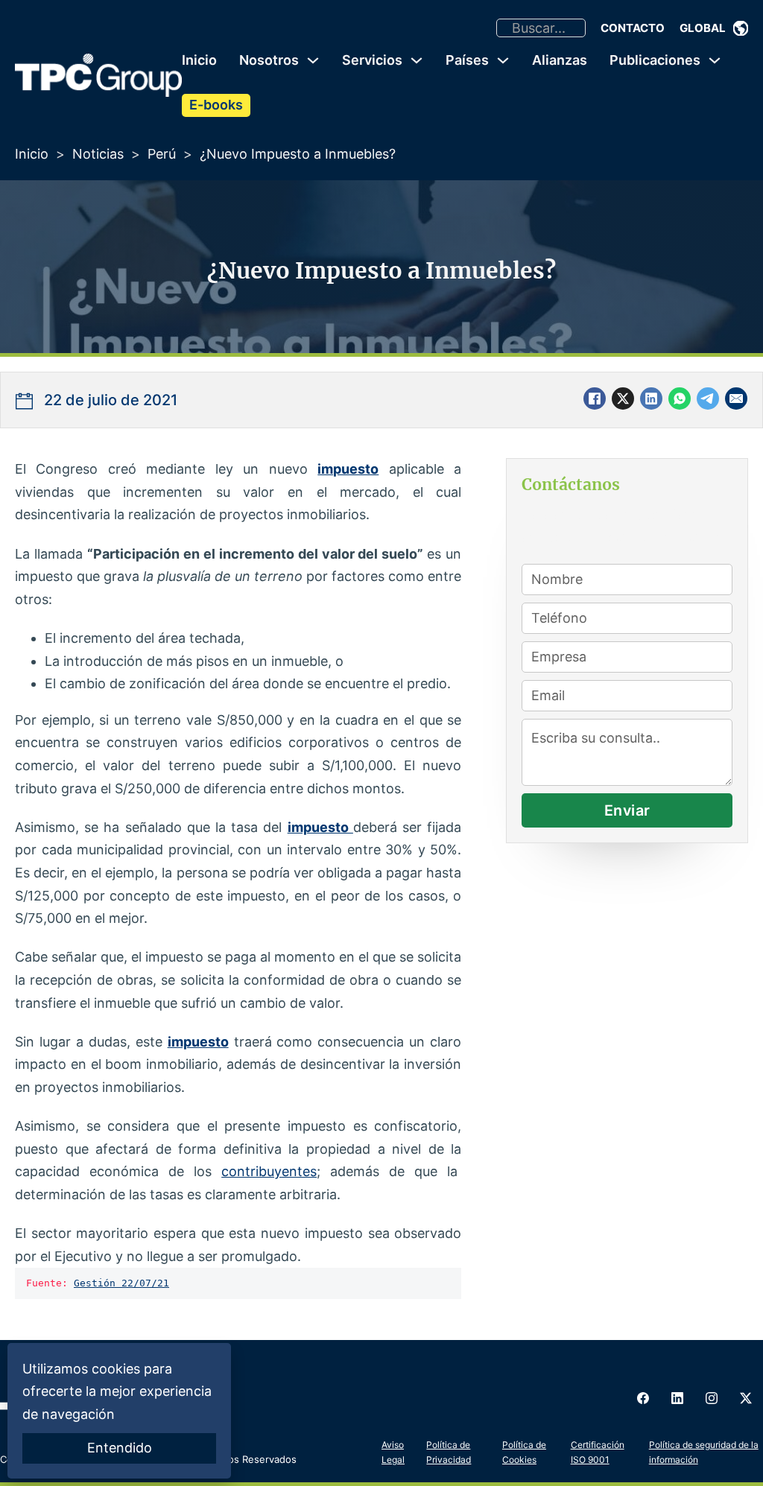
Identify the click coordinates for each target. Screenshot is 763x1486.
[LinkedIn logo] (677, 1398)
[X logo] (746, 1398)
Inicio (199, 60)
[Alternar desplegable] (740, 28)
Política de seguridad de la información (704, 1452)
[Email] (736, 398)
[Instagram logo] (711, 1398)
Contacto (633, 28)
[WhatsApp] (679, 398)
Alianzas (559, 60)
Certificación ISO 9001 (597, 1452)
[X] (623, 398)
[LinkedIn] (651, 398)
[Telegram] (708, 398)
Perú (162, 154)
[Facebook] (594, 398)
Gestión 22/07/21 (121, 1283)
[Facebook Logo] (643, 1398)
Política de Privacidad (448, 1452)
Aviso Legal (393, 1452)
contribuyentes (269, 1171)
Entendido (119, 1447)
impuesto (348, 469)
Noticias (98, 154)
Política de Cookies (524, 1452)
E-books (216, 104)
